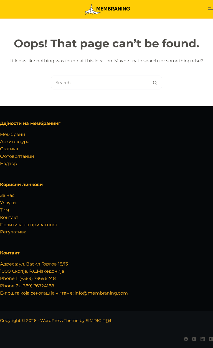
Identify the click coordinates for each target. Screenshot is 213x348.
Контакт (9, 217)
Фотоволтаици (17, 156)
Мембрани (12, 134)
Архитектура (14, 141)
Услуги (8, 202)
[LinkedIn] (203, 339)
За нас (7, 195)
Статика (9, 148)
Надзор (8, 163)
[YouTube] (211, 339)
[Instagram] (194, 339)
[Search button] (155, 82)
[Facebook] (186, 339)
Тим (4, 210)
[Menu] (210, 9)
